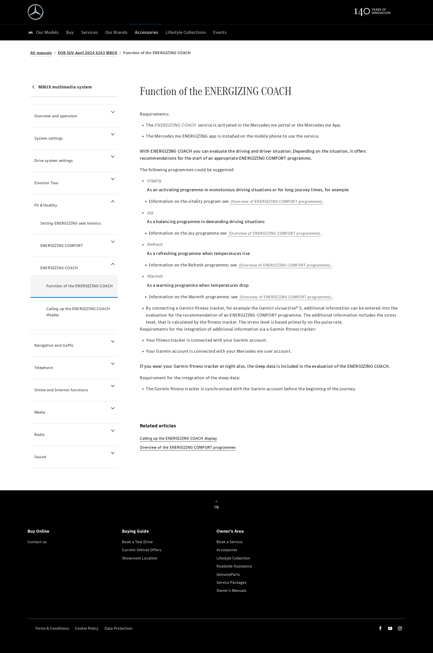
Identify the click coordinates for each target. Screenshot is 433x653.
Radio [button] (39, 434)
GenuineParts (228, 574)
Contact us (37, 541)
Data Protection (118, 628)
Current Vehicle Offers (141, 549)
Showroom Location (139, 558)
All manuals (41, 52)
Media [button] (39, 412)
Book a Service (229, 541)
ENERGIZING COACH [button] (59, 267)
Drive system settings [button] (53, 160)
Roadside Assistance (234, 566)
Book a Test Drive (137, 541)
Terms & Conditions (52, 628)
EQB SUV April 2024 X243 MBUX (87, 52)
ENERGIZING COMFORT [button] (61, 245)
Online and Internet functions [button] (61, 390)
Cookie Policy (86, 628)
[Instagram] (400, 628)
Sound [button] (40, 456)
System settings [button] (48, 138)
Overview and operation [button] (55, 116)
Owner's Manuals (231, 590)
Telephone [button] (43, 367)
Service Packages (231, 582)
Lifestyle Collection (233, 558)
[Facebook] (380, 628)
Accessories (226, 549)
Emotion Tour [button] (46, 182)
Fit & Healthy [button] (45, 205)
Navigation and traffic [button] (54, 345)
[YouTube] (390, 628)
